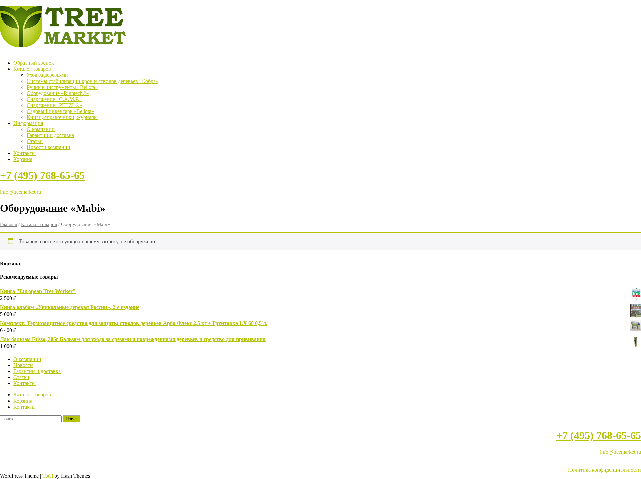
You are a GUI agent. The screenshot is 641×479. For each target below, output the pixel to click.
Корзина (22, 159)
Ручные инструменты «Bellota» (62, 87)
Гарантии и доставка (50, 135)
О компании (41, 129)
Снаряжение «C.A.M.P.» (54, 99)
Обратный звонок (33, 63)
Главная (8, 224)
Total (47, 476)
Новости (23, 365)
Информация (28, 123)
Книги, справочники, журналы (62, 117)
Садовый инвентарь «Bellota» (60, 111)
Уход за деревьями (47, 75)
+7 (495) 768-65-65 (42, 175)
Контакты (24, 153)
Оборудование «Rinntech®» (58, 93)
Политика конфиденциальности (604, 470)
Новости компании (48, 147)
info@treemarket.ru (20, 192)
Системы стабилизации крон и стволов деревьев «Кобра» (92, 81)
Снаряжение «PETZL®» (54, 105)
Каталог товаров (32, 69)
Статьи (35, 141)
